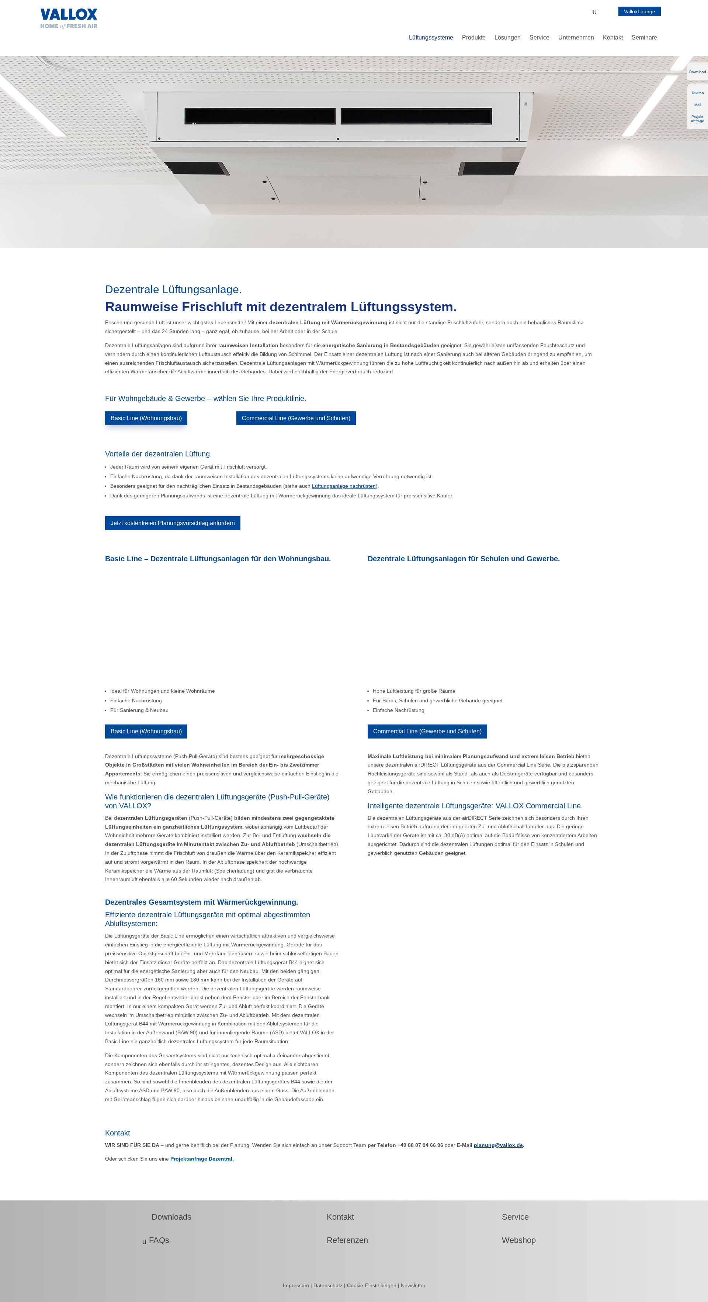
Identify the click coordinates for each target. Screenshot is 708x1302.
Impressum (296, 1285)
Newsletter (413, 1285)
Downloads (166, 1217)
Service (510, 1217)
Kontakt (335, 1217)
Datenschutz (328, 1285)
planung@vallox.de (498, 1145)
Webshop (514, 1240)
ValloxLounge (639, 11)
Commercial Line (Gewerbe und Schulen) (296, 418)
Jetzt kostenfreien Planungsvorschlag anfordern (173, 523)
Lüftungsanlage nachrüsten (344, 486)
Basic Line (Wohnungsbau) (146, 418)
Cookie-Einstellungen (371, 1285)
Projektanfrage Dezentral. (202, 1159)
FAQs (155, 1240)
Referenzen (342, 1240)
